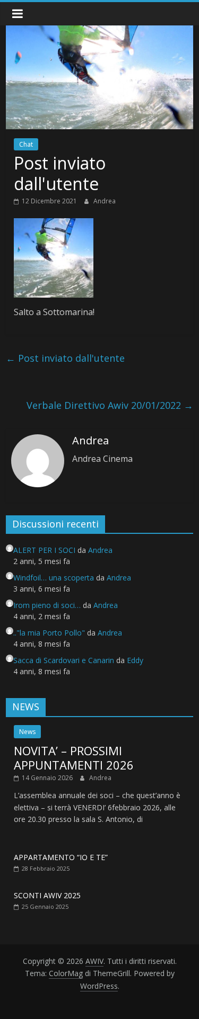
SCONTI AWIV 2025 (47, 895)
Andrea (104, 200)
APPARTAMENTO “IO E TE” (61, 857)
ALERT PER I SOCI (44, 550)
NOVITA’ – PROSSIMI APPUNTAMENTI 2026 (74, 757)
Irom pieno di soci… (47, 605)
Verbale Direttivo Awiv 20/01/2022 (110, 405)
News (27, 731)
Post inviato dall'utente (65, 358)
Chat (26, 144)
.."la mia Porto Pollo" (49, 633)
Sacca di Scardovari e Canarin (63, 660)
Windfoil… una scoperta (53, 578)
